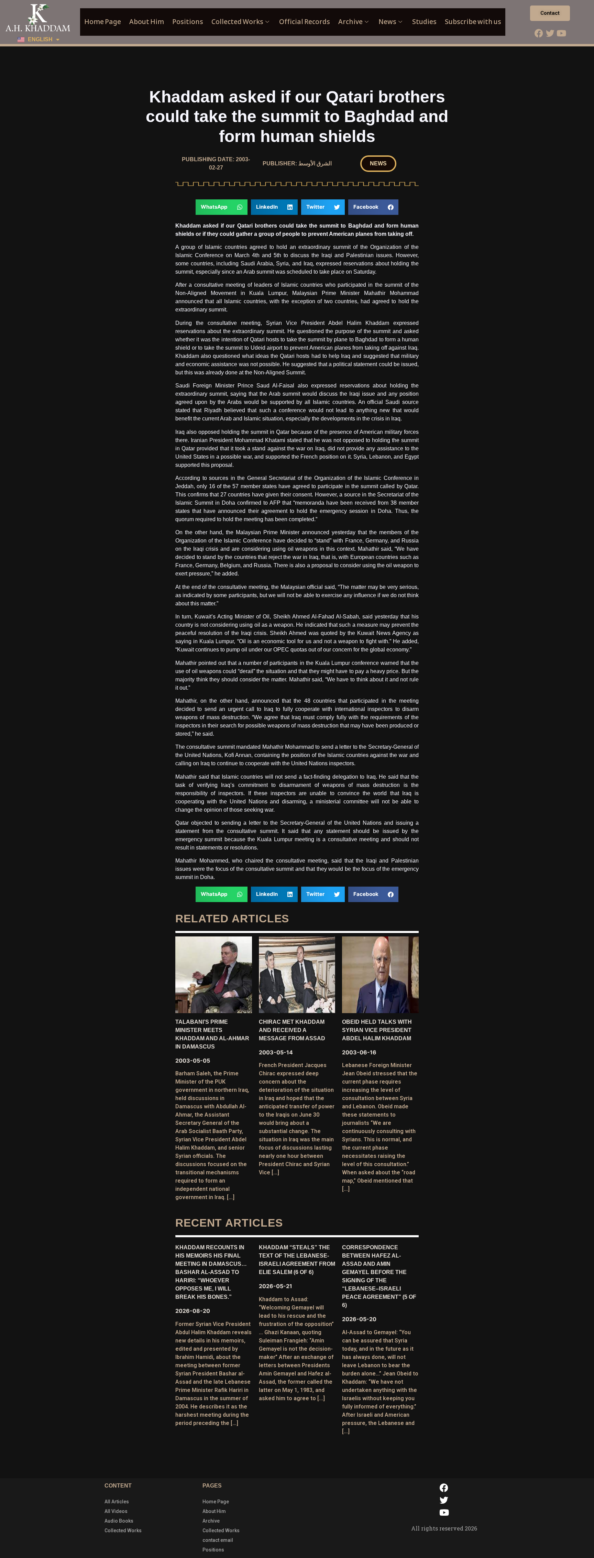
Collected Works (237, 21)
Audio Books (118, 1521)
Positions (187, 21)
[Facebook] (539, 33)
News (387, 21)
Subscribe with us (473, 21)
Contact (550, 13)
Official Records (304, 21)
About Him (146, 21)
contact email (217, 1540)
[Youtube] (561, 33)
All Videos (116, 1511)
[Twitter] (550, 33)
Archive (350, 21)
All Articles (116, 1501)
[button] (378, 163)
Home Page (102, 21)
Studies (424, 21)
